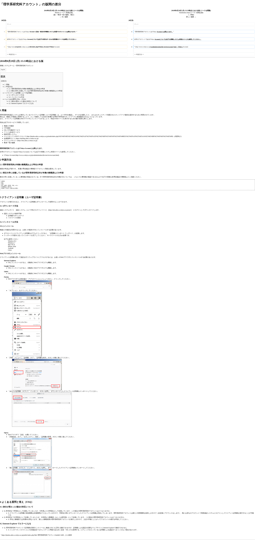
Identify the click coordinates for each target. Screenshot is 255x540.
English (3, 69)
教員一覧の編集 (9, 142)
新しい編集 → (191, 17)
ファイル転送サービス (12, 132)
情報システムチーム (7, 65)
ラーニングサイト (10, 140)
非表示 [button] (3, 81)
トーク (62, 12)
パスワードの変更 (14, 218)
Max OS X (11, 244)
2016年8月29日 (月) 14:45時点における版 (58, 10)
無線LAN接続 (9, 126)
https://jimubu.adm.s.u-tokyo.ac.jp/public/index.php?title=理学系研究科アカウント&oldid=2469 (33, 535)
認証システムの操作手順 (13, 213)
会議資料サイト (9, 138)
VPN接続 (7, 128)
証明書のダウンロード (16, 215)
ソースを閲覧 (78, 10)
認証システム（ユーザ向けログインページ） (32, 210)
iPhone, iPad (12, 246)
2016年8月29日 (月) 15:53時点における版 (185, 10)
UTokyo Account (9, 155)
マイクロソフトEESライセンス (15, 136)
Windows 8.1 (12, 241)
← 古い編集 (64, 17)
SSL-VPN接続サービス (12, 130)
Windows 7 (11, 243)
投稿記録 (69, 12)
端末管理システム (10, 134)
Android (10, 248)
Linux (10, 250)
